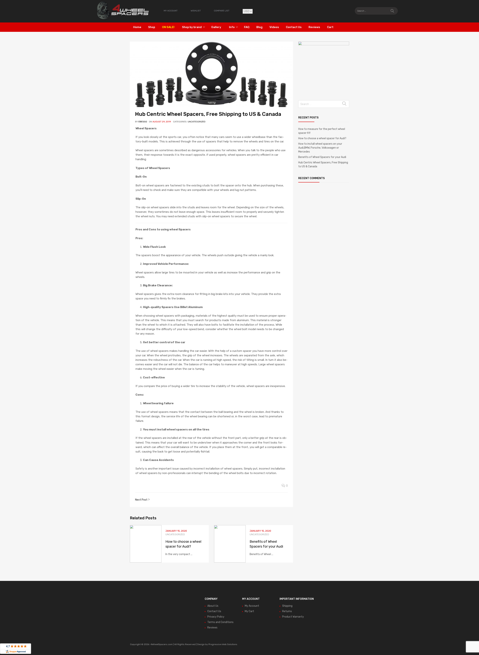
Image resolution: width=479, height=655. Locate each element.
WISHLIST (196, 10)
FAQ (246, 27)
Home (137, 27)
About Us (212, 605)
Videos (274, 27)
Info (232, 27)
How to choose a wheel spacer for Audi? (322, 138)
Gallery (216, 27)
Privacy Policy (215, 616)
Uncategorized (196, 121)
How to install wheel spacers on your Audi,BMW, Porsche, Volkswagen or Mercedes (320, 147)
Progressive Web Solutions (222, 644)
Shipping (287, 605)
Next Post (141, 499)
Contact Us (294, 27)
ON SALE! (168, 27)
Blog (259, 27)
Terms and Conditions (220, 622)
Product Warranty (293, 616)
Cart (330, 27)
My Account (252, 605)
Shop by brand (192, 27)
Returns (287, 611)
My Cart (249, 611)
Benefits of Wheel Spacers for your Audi (322, 157)
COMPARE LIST (221, 10)
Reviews (314, 27)
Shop (151, 27)
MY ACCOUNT (171, 10)
